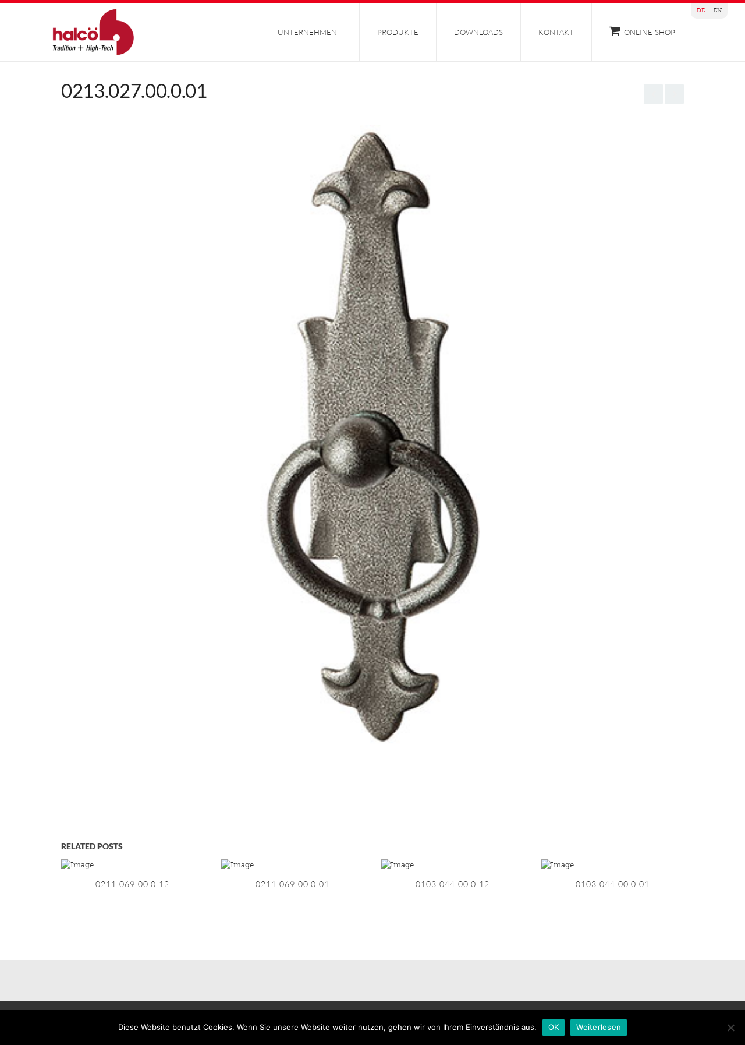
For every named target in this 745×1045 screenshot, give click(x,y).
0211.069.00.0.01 (292, 884)
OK (553, 1027)
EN (718, 10)
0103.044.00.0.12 (452, 884)
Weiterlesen (598, 1027)
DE (701, 10)
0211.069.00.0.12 (132, 884)
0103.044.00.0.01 (613, 884)
